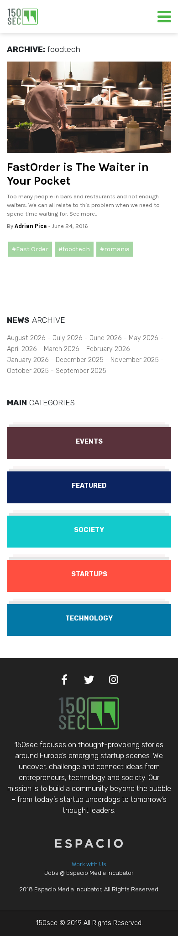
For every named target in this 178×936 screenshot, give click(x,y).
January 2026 (28, 360)
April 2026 (22, 349)
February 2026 (108, 349)
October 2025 (28, 371)
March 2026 (61, 349)
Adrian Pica (31, 225)
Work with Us (89, 864)
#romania (115, 249)
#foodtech (74, 249)
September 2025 (81, 371)
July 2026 (67, 338)
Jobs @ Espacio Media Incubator (89, 872)
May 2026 (143, 338)
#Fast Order (30, 249)
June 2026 (105, 338)
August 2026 (26, 338)
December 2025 (80, 360)
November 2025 (134, 360)
